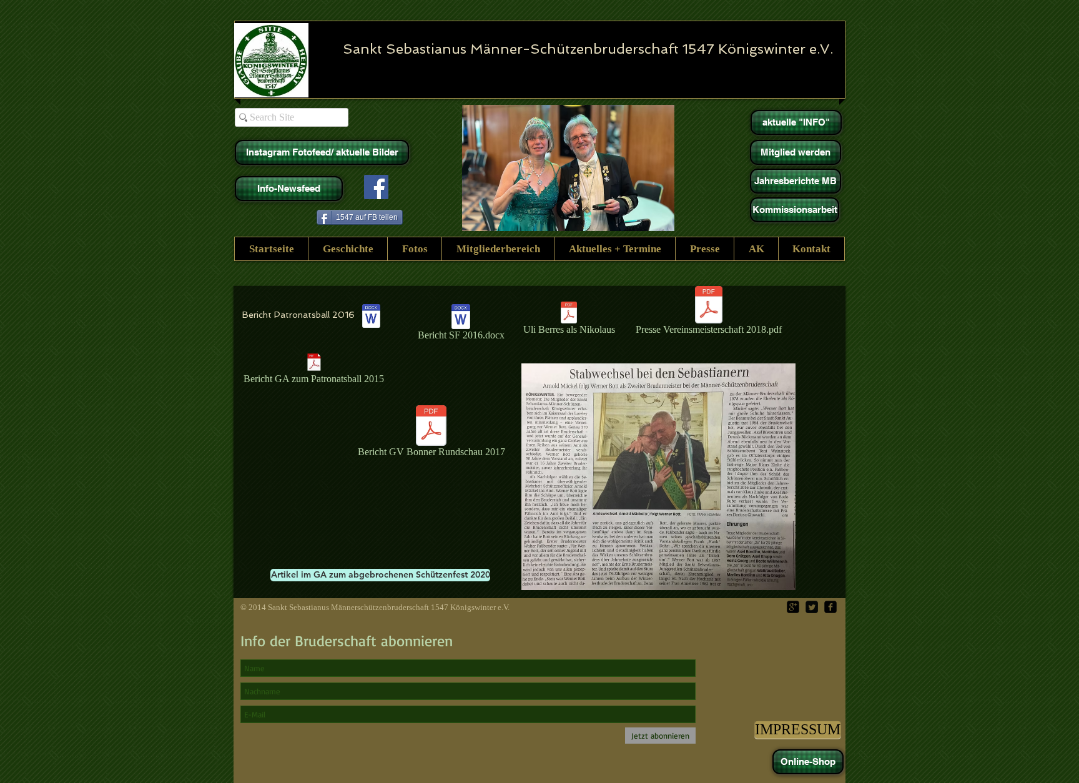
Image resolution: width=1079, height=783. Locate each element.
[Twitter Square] (812, 607)
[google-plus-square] (793, 607)
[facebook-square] (830, 607)
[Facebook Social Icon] (376, 187)
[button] (347, 248)
